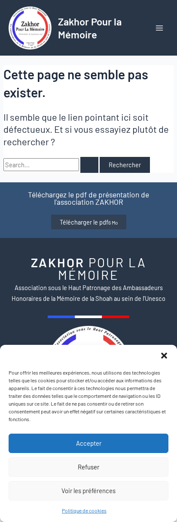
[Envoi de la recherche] (89, 165)
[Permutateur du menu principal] (159, 28)
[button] (164, 355)
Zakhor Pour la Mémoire (90, 27)
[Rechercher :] (51, 165)
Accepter (88, 443)
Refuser (88, 467)
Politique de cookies (84, 510)
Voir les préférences (88, 490)
